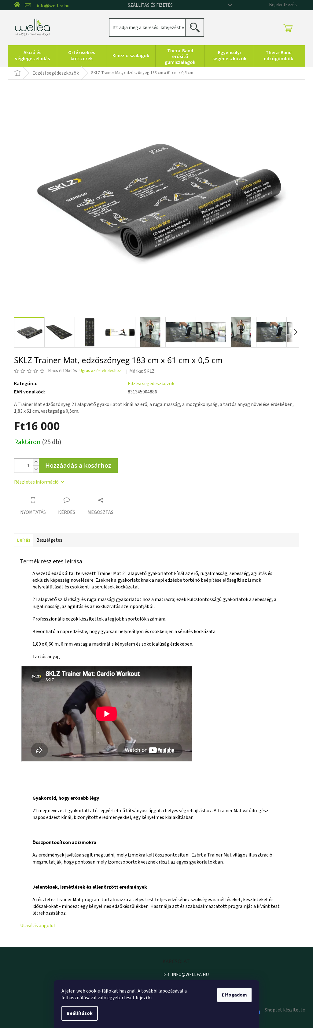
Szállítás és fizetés (150, 5)
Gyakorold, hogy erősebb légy (65, 798)
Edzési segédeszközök (151, 383)
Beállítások (80, 1013)
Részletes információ (36, 482)
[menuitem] (32, 56)
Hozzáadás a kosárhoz (78, 465)
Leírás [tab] (23, 540)
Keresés (197, 27)
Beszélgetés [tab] (49, 540)
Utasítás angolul (37, 925)
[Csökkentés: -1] (36, 469)
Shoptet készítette (285, 1010)
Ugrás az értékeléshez (100, 371)
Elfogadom (234, 995)
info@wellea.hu (190, 974)
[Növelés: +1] (36, 462)
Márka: (142, 371)
